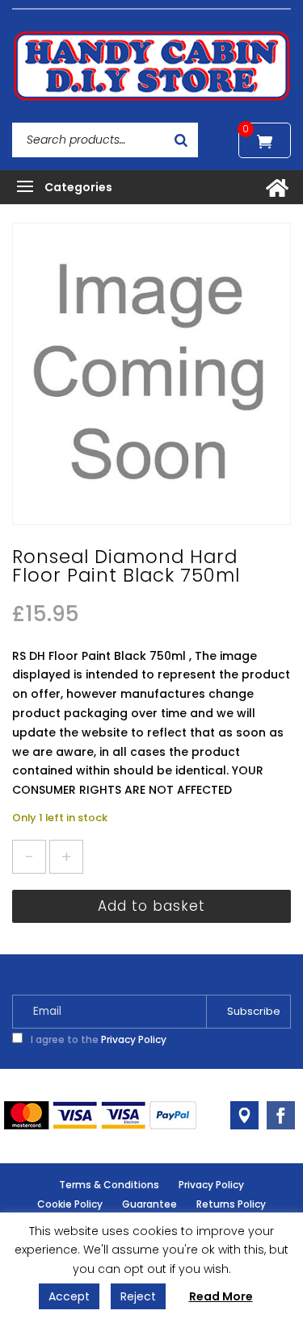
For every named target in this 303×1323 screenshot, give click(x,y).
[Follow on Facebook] (281, 1115)
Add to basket (151, 906)
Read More (221, 1296)
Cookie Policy (70, 1204)
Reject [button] (138, 1296)
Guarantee (149, 1204)
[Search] (181, 140)
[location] (244, 1115)
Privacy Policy (133, 1039)
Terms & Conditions (109, 1185)
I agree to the (97, 1039)
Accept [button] (69, 1296)
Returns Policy (231, 1204)
